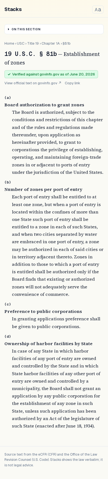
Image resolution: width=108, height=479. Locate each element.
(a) (7, 97)
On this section (26, 29)
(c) (7, 304)
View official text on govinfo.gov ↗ (32, 83)
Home (9, 43)
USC (20, 43)
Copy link (72, 83)
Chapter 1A (51, 43)
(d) (7, 336)
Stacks (13, 9)
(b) (7, 182)
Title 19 (33, 43)
